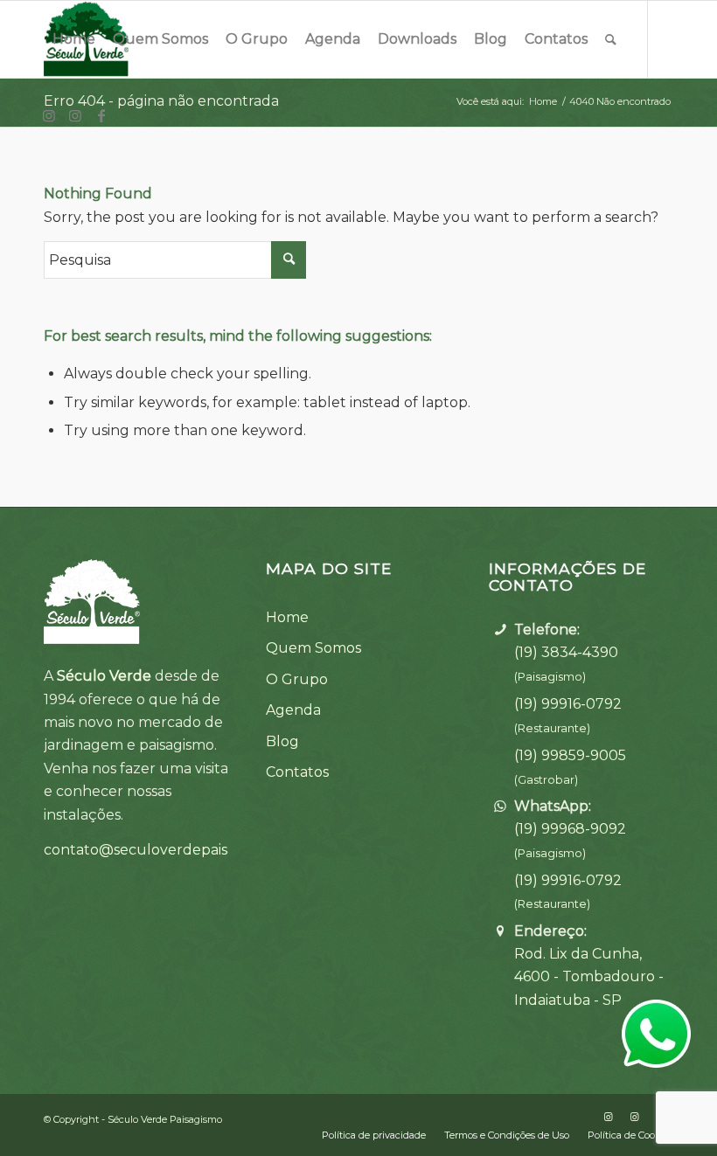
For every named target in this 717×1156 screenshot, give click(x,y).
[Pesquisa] (610, 39)
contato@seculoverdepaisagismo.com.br (186, 849)
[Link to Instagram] (49, 115)
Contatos (297, 772)
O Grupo (297, 679)
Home (287, 617)
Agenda (293, 710)
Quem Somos (313, 648)
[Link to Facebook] (101, 115)
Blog (282, 741)
